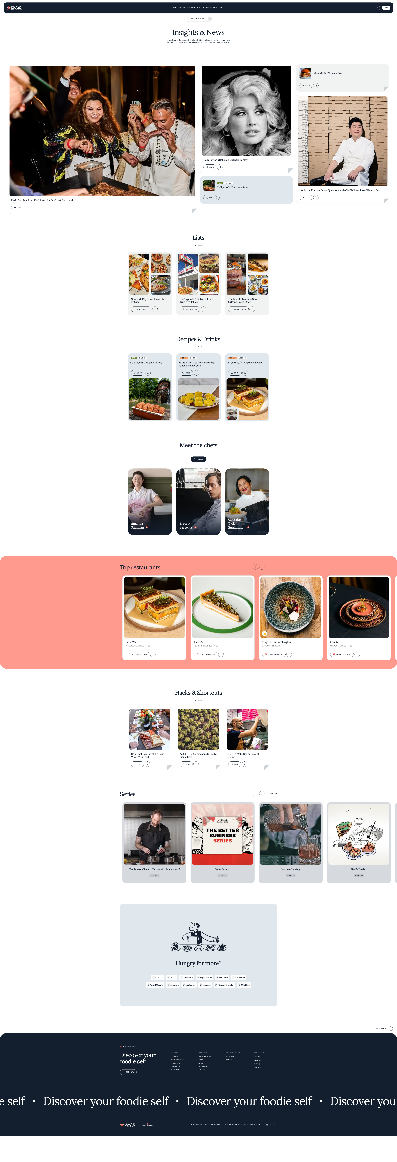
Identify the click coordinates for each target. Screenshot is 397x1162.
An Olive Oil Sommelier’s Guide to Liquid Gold (198, 756)
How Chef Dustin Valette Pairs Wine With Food (147, 756)
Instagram (258, 1057)
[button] (378, 8)
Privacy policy (216, 1125)
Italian (173, 977)
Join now (130, 1072)
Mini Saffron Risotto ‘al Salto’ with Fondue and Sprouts (197, 364)
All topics (202, 1069)
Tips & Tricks (203, 1066)
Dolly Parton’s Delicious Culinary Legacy (225, 159)
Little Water (132, 642)
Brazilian (159, 977)
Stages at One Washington (276, 642)
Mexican (207, 985)
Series (200, 1063)
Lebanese (223, 977)
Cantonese (191, 985)
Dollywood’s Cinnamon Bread (233, 187)
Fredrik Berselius (186, 525)
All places (175, 1069)
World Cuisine (156, 985)
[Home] (14, 7)
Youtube (257, 1064)
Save (27, 207)
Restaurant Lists (193, 8)
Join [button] (386, 8)
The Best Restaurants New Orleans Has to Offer (242, 301)
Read (19, 208)
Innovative (188, 977)
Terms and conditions (200, 1125)
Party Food (240, 977)
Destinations (176, 1066)
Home (174, 8)
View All (200, 459)
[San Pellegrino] (147, 1125)
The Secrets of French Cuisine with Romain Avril (154, 869)
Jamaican (174, 985)
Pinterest (257, 1067)
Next (261, 567)
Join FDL (229, 1060)
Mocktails (245, 985)
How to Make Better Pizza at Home (243, 756)
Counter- (335, 642)
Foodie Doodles (358, 869)
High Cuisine (206, 977)
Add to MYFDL (143, 309)
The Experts (206, 8)
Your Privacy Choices (233, 1125)
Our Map (181, 8)
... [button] (155, 309)
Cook (211, 198)
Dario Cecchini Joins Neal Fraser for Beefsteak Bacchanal (42, 200)
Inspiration (217, 8)
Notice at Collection (252, 1125)
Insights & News (197, 19)
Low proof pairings (291, 869)
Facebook (257, 1060)
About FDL (230, 1056)
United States (272, 1125)
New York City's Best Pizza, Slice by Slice (148, 301)
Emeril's (198, 642)
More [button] (152, 654)
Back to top (381, 1028)
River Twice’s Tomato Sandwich (244, 362)
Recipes (201, 1060)
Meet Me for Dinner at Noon (328, 73)
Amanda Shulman (137, 525)
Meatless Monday (226, 985)
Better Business (222, 869)
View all (198, 245)
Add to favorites (139, 654)
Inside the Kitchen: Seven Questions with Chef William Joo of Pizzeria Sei (339, 190)
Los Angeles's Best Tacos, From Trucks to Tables (196, 301)
